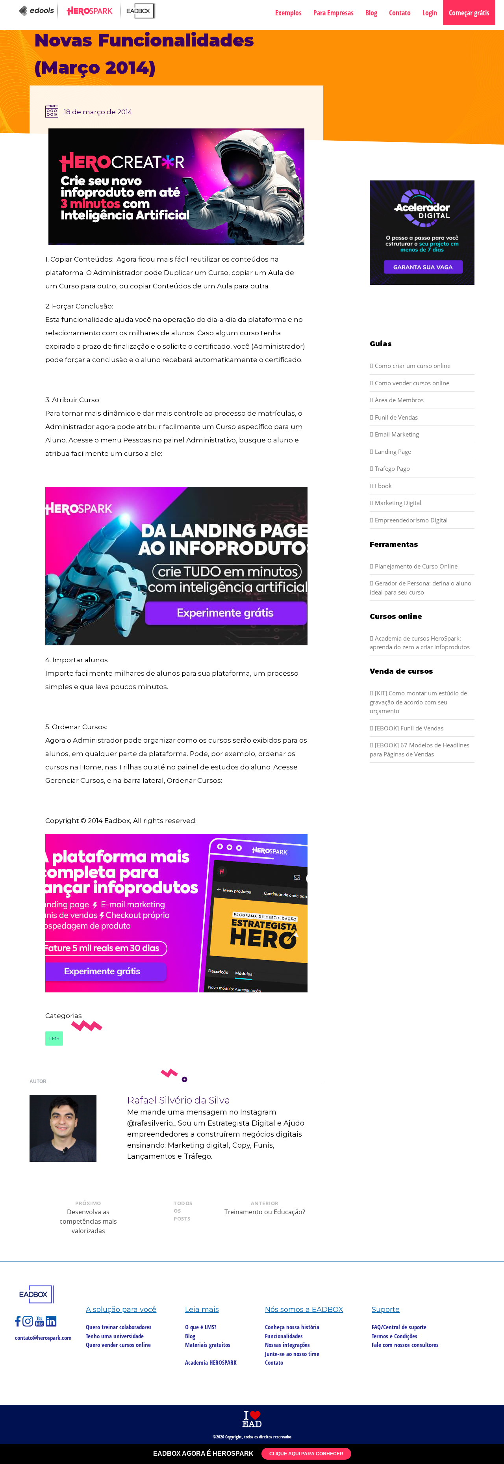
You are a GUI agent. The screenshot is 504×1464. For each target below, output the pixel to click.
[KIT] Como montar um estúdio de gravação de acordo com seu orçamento (418, 702)
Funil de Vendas (395, 417)
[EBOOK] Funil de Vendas (408, 728)
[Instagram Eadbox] (28, 1324)
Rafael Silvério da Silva (178, 1100)
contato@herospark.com (43, 1337)
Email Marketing (396, 434)
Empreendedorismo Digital (410, 520)
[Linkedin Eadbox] (51, 1324)
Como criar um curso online (411, 366)
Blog (371, 12)
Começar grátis (469, 12)
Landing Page (392, 451)
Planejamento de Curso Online (415, 566)
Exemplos (288, 12)
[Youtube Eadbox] (40, 1324)
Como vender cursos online (411, 383)
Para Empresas (333, 12)
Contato (400, 12)
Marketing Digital (397, 503)
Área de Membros (398, 400)
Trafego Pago (391, 468)
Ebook (382, 486)
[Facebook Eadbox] (18, 1324)
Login (429, 12)
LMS (54, 1038)
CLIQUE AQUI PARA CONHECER (306, 1454)
